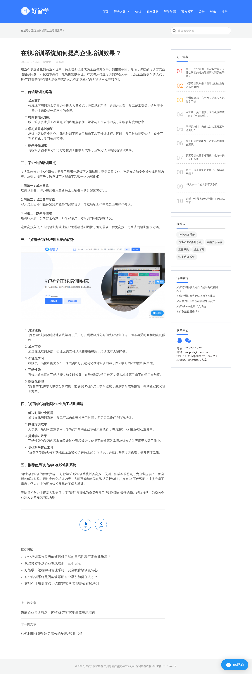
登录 (213, 11)
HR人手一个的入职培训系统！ (203, 184)
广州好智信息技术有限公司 (119, 666)
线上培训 (199, 249)
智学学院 (170, 11)
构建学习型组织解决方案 (192, 360)
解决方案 (120, 11)
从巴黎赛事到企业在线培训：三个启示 (53, 563)
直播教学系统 (214, 242)
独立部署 (152, 11)
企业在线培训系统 (190, 242)
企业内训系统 (186, 234)
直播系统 (183, 249)
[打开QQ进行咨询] (180, 341)
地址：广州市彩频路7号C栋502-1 (197, 356)
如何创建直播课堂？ (188, 311)
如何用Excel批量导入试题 (191, 306)
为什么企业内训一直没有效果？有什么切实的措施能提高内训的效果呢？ (205, 72)
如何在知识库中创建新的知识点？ (196, 301)
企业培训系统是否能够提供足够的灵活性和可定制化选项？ (68, 557)
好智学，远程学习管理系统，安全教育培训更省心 (61, 570)
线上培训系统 (186, 256)
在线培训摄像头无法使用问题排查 (196, 295)
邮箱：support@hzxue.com (193, 352)
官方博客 (187, 11)
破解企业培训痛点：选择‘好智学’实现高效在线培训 (62, 583)
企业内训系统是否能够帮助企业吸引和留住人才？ (61, 577)
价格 (138, 11)
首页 (105, 11)
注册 (224, 11)
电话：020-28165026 (189, 348)
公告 (202, 11)
